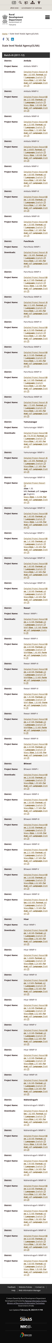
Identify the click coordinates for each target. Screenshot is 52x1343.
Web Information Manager (30, 1290)
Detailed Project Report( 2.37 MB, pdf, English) (35, 722)
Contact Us (39, 1287)
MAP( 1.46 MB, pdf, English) (35, 655)
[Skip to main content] (13, 2)
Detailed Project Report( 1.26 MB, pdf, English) (35, 1008)
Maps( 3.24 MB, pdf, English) (36, 966)
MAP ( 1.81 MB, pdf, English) (35, 630)
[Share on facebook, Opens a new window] (3, 39)
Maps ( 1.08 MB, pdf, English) (36, 158)
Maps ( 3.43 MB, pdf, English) (36, 755)
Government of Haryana (31, 8)
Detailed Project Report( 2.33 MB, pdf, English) (35, 747)
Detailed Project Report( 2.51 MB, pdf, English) (35, 852)
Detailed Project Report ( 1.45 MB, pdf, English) (35, 461)
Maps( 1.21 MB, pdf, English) (36, 208)
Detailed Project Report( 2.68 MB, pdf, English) (35, 672)
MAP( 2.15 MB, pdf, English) (35, 730)
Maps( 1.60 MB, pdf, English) (36, 413)
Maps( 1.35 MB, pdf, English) (36, 550)
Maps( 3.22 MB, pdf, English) (36, 1041)
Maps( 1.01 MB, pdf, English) (36, 233)
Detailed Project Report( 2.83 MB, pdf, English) (35, 647)
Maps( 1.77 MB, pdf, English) (36, 811)
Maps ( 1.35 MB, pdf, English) (36, 1272)
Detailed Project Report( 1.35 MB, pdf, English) (35, 697)
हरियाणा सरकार (14, 8)
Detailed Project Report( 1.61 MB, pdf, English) (35, 380)
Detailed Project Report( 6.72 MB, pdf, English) (35, 1214)
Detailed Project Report (34, 483)
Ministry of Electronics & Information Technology (26, 1303)
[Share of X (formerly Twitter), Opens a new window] (8, 39)
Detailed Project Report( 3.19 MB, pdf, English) (35, 355)
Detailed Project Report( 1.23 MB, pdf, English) (35, 1033)
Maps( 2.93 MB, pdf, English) (36, 991)
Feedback (12, 1287)
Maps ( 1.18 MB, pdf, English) (36, 836)
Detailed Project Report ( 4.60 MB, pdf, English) (35, 902)
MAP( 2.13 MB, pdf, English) (35, 680)
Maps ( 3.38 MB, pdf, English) (36, 1147)
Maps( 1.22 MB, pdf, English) (36, 83)
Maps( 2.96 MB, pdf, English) (36, 941)
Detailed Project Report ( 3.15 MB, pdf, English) (35, 305)
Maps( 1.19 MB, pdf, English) (36, 911)
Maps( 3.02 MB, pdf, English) (36, 1016)
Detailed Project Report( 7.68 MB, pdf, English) (35, 1264)
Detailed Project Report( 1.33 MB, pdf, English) (35, 224)
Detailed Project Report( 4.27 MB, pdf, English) (35, 280)
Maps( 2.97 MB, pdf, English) (36, 1066)
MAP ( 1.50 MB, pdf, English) (35, 705)
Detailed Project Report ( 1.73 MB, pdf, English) (35, 405)
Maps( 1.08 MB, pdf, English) (36, 183)
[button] (47, 17)
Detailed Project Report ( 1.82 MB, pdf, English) (35, 1113)
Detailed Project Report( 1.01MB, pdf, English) (35, 983)
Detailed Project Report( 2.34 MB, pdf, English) (35, 777)
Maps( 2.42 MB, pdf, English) (36, 1122)
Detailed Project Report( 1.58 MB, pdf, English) (35, 591)
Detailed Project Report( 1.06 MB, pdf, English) (35, 1083)
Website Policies (25, 1287)
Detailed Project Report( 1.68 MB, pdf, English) (35, 174)
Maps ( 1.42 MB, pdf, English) (36, 288)
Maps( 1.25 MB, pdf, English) (36, 313)
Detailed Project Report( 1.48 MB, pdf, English (35, 516)
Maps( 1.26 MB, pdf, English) (36, 388)
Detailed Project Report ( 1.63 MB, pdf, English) (35, 74)
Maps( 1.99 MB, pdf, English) (36, 786)
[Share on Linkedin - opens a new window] (12, 39)
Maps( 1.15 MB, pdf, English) (36, 133)
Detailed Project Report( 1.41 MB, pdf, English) (35, 541)
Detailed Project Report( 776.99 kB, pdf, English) (35, 436)
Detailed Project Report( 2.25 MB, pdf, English (35, 124)
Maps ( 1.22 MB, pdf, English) (36, 525)
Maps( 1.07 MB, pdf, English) (36, 263)
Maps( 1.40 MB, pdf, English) (36, 444)
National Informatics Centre (35, 1301)
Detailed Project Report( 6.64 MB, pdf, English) (35, 1189)
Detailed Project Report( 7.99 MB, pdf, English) (35, 1163)
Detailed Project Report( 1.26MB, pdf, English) (35, 958)
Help (13, 1290)
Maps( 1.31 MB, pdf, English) (36, 338)
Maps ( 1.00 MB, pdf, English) (36, 108)
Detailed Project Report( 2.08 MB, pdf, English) (35, 1138)
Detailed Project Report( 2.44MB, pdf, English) (35, 149)
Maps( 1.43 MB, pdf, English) (36, 600)
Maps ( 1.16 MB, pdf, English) (36, 499)
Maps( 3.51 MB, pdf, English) (36, 1197)
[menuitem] (20, 2)
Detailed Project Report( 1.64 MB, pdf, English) (35, 877)
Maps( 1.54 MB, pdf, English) (36, 1172)
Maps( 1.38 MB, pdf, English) (36, 1247)
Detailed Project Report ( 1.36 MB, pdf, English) (35, 255)
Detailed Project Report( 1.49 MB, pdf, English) (35, 199)
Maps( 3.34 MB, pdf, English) (36, 1091)
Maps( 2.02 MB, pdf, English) (36, 886)
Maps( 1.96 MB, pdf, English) (36, 1222)
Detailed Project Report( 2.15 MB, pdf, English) (35, 622)
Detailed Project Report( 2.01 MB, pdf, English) (35, 99)
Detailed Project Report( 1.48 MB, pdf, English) (35, 566)
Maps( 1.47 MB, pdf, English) (36, 575)
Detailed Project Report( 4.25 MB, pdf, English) (35, 330)
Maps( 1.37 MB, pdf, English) (36, 861)
